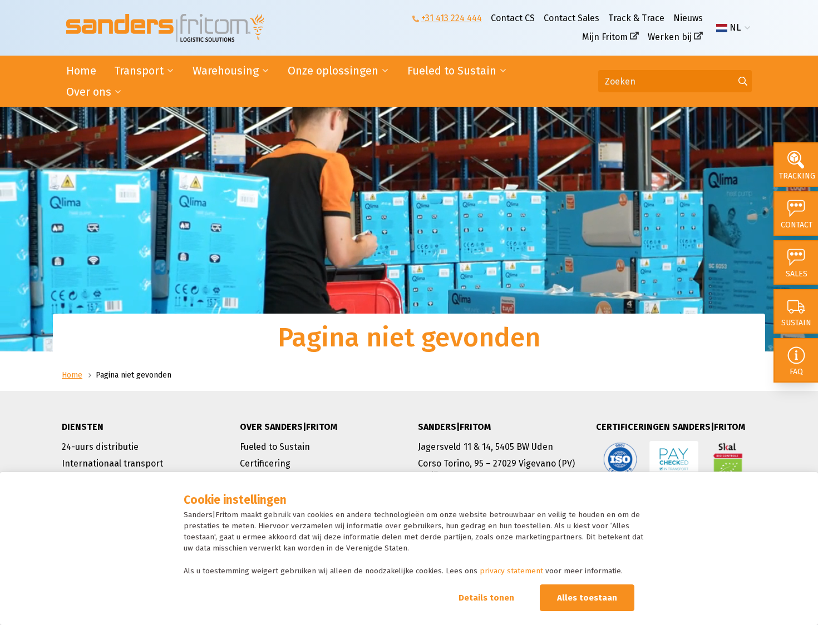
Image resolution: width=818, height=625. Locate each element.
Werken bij (670, 37)
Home (81, 70)
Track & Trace (636, 18)
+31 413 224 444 (451, 18)
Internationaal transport (112, 463)
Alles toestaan (587, 598)
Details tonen (486, 598)
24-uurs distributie (100, 447)
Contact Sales (571, 18)
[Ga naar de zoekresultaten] (742, 81)
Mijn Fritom (605, 37)
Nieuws (688, 18)
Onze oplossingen (333, 70)
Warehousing (226, 70)
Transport (139, 70)
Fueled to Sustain (451, 70)
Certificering (265, 463)
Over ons (88, 91)
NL (735, 27)
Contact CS (513, 18)
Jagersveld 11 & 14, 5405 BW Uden (485, 447)
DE (735, 45)
